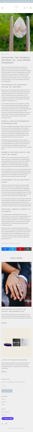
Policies (3, 399)
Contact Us (4, 401)
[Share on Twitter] (12, 249)
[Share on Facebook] (5, 249)
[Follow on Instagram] (6, 423)
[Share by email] (27, 249)
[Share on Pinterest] (20, 249)
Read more (4, 322)
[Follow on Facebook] (2, 423)
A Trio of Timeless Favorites (14, 360)
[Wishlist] (27, 8)
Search (3, 404)
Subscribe (7, 390)
